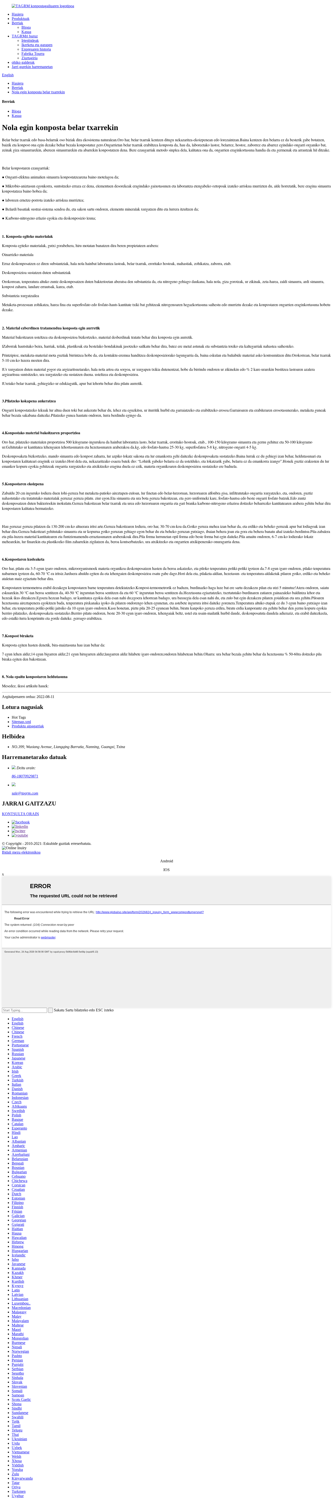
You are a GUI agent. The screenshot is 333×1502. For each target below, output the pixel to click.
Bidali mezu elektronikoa (21, 852)
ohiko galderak (23, 62)
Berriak (17, 23)
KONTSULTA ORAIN (20, 814)
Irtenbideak (30, 40)
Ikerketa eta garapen (36, 45)
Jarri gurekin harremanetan (32, 67)
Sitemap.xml (21, 722)
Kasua (26, 32)
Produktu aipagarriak (28, 726)
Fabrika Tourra (32, 54)
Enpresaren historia (36, 49)
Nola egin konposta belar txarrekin (38, 92)
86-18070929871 (25, 776)
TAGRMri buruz (25, 36)
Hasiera (17, 14)
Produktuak (20, 19)
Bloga (26, 27)
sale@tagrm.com (25, 793)
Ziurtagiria (29, 58)
